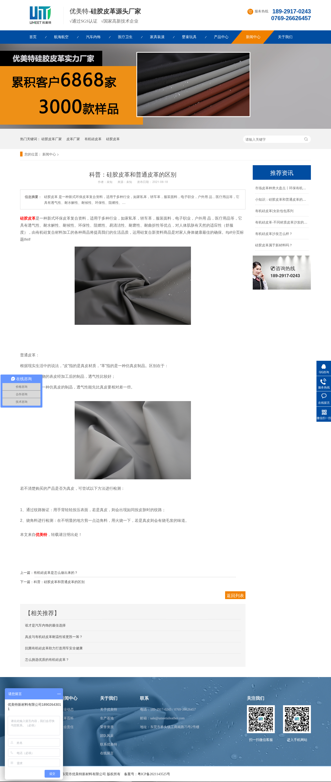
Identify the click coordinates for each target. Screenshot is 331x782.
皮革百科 (67, 718)
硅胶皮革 (113, 138)
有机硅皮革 (93, 138)
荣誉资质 (107, 727)
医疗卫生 (125, 37)
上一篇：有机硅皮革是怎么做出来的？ (49, 572)
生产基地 (107, 718)
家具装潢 (157, 37)
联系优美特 (108, 744)
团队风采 (107, 736)
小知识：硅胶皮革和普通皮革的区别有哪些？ (289, 199)
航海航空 (61, 37)
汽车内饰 (93, 37)
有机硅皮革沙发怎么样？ (273, 233)
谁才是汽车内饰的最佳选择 (45, 625)
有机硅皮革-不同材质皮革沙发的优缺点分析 (288, 222)
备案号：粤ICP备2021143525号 (147, 774)
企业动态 (67, 709)
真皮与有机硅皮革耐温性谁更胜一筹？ (54, 636)
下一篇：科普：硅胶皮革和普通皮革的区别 (52, 581)
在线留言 (107, 753)
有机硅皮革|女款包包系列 (274, 210)
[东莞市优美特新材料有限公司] (39, 23)
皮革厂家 (73, 138)
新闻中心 (253, 37)
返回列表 (235, 595)
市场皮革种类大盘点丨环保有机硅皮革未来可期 (290, 187)
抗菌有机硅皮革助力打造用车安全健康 (54, 647)
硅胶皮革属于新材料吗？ (273, 244)
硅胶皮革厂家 (51, 138)
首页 (33, 37)
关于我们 (285, 37)
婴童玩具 (189, 37)
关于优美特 (108, 709)
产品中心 (221, 37)
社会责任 (67, 727)
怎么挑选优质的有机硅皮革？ (47, 659)
